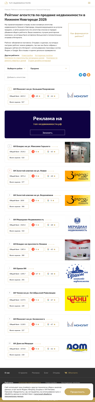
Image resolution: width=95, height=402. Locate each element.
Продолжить (77, 391)
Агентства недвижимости (30, 382)
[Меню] (89, 3)
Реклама (36, 373)
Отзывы (56, 373)
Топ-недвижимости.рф (18, 2)
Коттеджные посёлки (44, 55)
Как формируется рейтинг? (79, 34)
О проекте (23, 373)
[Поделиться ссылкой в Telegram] (80, 75)
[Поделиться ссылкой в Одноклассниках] (88, 75)
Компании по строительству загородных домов (24, 58)
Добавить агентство (16, 77)
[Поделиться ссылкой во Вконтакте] (84, 75)
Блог (46, 373)
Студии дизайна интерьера (39, 60)
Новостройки (27, 55)
